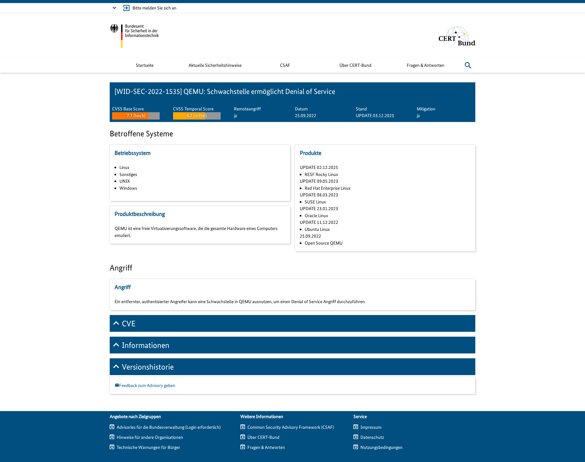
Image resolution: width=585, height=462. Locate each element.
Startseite (145, 65)
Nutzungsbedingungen (381, 447)
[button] (468, 65)
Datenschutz (372, 437)
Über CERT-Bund (355, 65)
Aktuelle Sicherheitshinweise (215, 65)
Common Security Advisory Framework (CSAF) (290, 427)
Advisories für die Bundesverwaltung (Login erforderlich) (169, 427)
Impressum (370, 427)
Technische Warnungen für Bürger (148, 447)
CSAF (285, 65)
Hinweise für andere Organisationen (150, 437)
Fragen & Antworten (425, 65)
